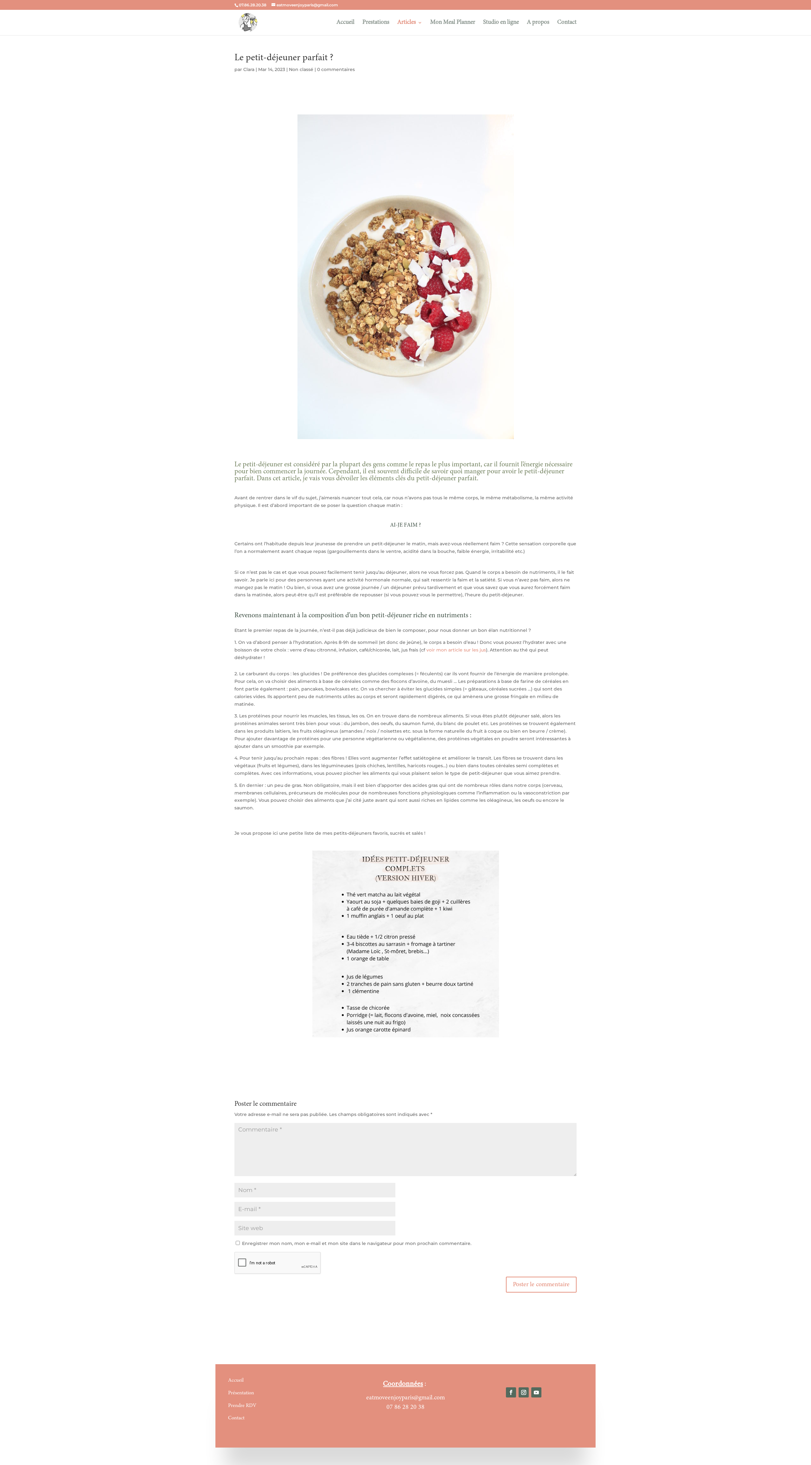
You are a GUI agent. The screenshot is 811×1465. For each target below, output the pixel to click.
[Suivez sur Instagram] (524, 1392)
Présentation (241, 1393)
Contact (567, 22)
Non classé (301, 69)
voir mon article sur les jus (456, 650)
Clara (248, 69)
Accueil (345, 22)
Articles (406, 22)
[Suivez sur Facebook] (511, 1392)
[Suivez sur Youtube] (536, 1392)
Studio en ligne (501, 22)
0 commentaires (336, 69)
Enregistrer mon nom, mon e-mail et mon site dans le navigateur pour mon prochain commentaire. (356, 1243)
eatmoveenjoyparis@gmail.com (405, 1398)
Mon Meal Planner (452, 22)
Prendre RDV (242, 1405)
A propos (538, 22)
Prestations (375, 22)
